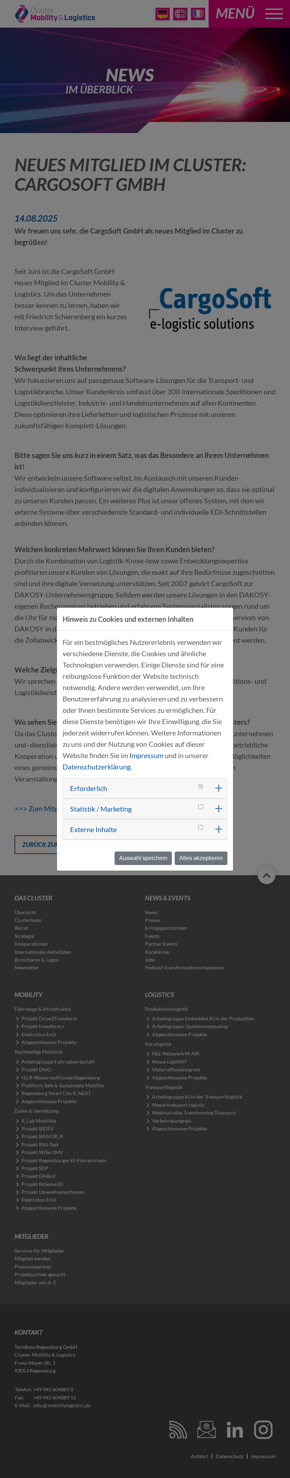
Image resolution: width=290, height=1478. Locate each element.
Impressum (146, 755)
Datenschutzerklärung (96, 766)
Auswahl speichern (143, 858)
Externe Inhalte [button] (93, 829)
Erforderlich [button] (88, 788)
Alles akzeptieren (201, 858)
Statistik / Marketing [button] (101, 808)
